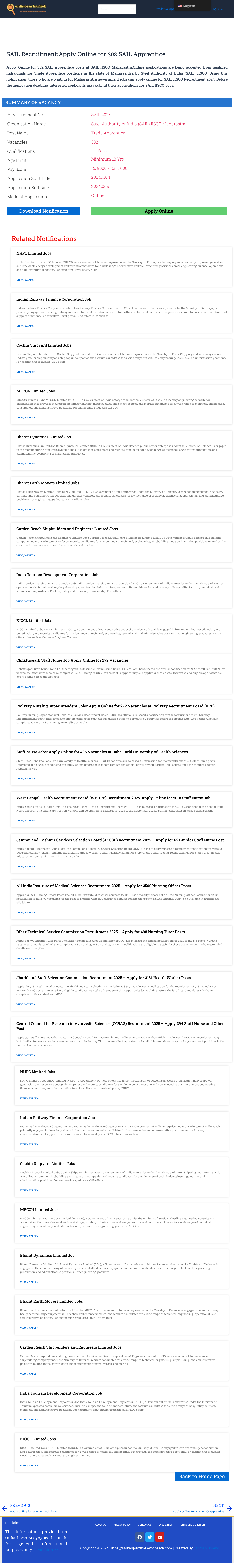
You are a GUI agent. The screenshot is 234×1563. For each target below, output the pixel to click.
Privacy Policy (122, 1524)
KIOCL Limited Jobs (34, 620)
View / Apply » (25, 280)
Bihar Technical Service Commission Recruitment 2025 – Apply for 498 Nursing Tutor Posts (100, 931)
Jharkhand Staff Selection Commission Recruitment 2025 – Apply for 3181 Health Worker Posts (103, 977)
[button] (221, 9)
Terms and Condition (192, 1524)
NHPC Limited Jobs (34, 253)
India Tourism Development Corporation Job (57, 574)
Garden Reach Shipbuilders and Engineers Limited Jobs (67, 528)
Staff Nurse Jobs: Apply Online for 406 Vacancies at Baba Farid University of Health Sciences (102, 751)
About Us (100, 1524)
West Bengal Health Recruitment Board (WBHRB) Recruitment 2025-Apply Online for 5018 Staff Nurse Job (113, 797)
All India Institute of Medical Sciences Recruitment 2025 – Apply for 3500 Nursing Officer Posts (103, 885)
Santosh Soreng (206, 1548)
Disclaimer (165, 1524)
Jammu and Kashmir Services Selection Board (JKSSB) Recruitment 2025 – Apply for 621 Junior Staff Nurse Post (120, 839)
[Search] (133, 9)
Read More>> (46, 1550)
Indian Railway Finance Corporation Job (53, 299)
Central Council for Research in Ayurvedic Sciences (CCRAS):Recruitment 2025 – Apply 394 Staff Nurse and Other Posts (120, 1026)
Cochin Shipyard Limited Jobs (43, 345)
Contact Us (145, 1524)
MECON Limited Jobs (35, 391)
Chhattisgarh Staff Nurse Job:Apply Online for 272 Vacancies (72, 660)
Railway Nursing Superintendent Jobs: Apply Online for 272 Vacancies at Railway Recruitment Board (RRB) (115, 706)
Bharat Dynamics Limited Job (43, 436)
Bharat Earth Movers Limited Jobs (47, 482)
